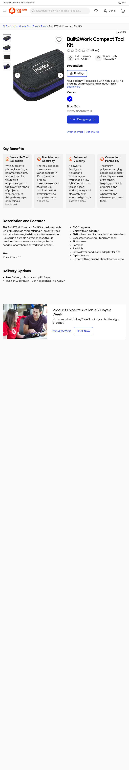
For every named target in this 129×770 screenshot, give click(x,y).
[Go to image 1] (7, 38)
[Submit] (33, 11)
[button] (59, 40)
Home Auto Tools (28, 26)
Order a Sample (75, 132)
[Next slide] (60, 75)
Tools (44, 26)
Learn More (73, 86)
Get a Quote (92, 132)
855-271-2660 (62, 331)
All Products (10, 26)
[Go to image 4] (7, 66)
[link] (18, 11)
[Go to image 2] (7, 48)
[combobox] (60, 11)
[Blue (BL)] (69, 99)
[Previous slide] (17, 75)
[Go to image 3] (7, 57)
